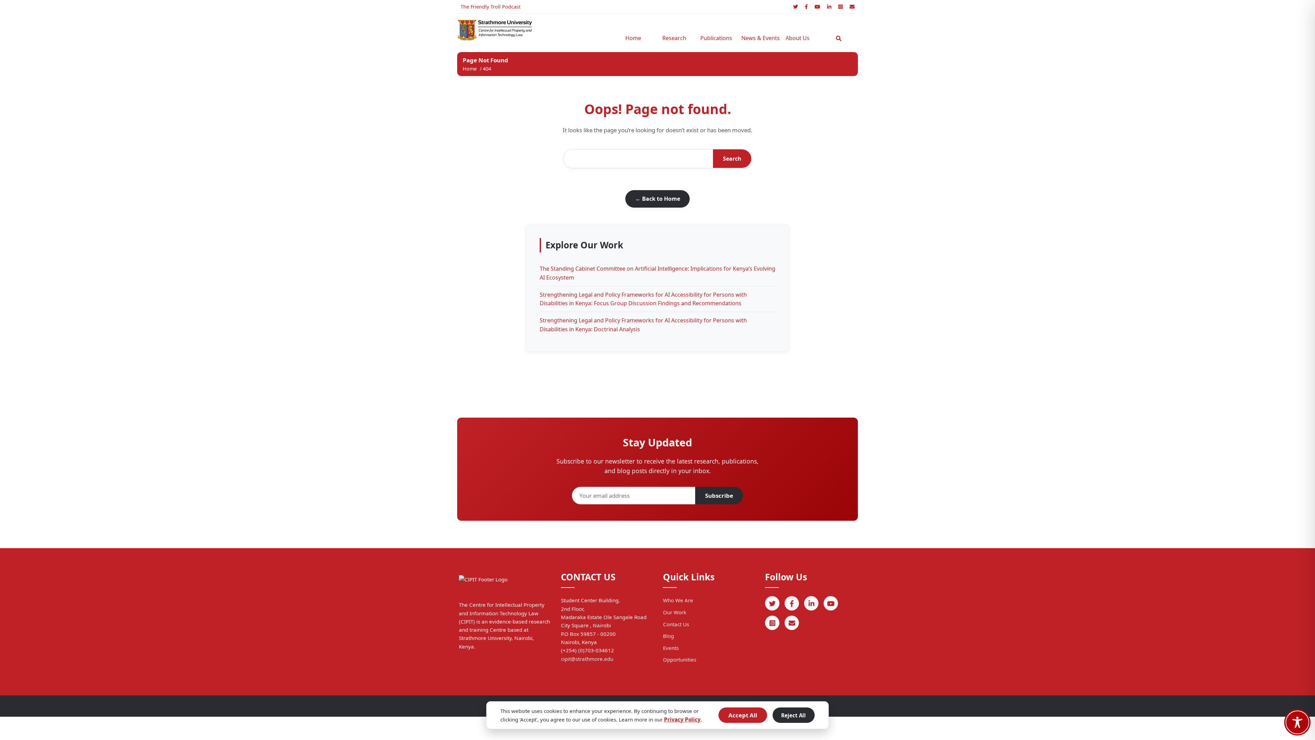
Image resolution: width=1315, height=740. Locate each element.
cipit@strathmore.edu (587, 658)
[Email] (852, 7)
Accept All (742, 715)
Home (633, 38)
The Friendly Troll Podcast (491, 6)
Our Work (674, 612)
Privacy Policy (682, 719)
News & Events (758, 38)
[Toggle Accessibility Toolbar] (1297, 722)
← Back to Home (657, 198)
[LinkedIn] (829, 7)
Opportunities (679, 659)
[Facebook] (806, 7)
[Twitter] (795, 7)
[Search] (838, 38)
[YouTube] (817, 7)
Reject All (793, 715)
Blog (668, 635)
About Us (798, 38)
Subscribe (719, 496)
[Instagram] (840, 7)
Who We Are (678, 600)
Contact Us (676, 624)
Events (671, 647)
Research (674, 38)
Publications (716, 38)
